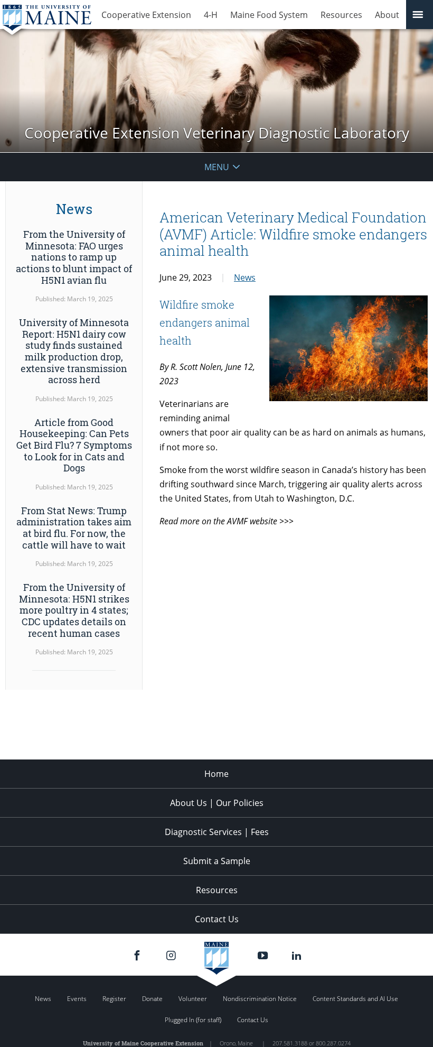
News (245, 277)
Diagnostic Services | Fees (217, 832)
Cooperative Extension (146, 15)
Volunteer (192, 998)
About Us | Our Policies (216, 803)
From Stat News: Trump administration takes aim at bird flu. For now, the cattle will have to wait (73, 527)
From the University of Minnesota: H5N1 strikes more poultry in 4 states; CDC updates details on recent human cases (74, 610)
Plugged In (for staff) (193, 1019)
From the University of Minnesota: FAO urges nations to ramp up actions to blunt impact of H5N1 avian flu (74, 257)
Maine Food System (269, 15)
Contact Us (217, 919)
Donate (152, 998)
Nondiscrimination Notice (260, 998)
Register (114, 998)
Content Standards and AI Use (355, 998)
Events (77, 998)
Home (216, 774)
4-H (211, 15)
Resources (341, 15)
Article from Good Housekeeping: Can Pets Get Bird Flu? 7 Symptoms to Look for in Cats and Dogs (74, 445)
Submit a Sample (216, 861)
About (387, 15)
